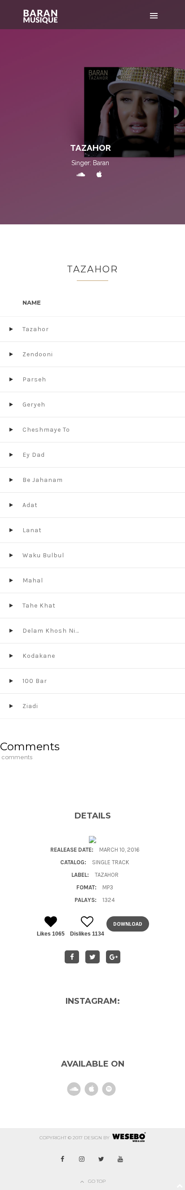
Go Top (97, 1181)
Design (93, 1138)
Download (127, 924)
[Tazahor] (72, 956)
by (106, 1138)
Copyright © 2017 (61, 1138)
